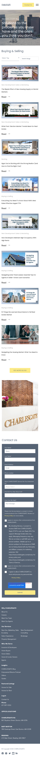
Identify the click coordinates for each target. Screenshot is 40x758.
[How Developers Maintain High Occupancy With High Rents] (20, 222)
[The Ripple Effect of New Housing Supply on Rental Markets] (20, 73)
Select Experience (7, 636)
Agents (3, 660)
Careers (4, 615)
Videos (3, 675)
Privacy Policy (9, 516)
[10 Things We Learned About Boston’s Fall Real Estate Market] (20, 296)
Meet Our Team (6, 618)
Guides (3, 678)
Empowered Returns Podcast (11, 672)
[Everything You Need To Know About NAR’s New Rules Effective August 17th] (20, 184)
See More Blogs (20, 370)
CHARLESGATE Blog (8, 669)
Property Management (8, 639)
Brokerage (24, 636)
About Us (4, 612)
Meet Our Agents (7, 621)
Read (3, 97)
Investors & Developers (9, 647)
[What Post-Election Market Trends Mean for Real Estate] (20, 110)
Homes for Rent (6, 690)
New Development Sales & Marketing (15, 85)
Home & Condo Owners (9, 657)
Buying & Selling (7, 196)
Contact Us (28, 5)
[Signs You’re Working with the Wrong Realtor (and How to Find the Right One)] (20, 147)
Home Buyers (5, 651)
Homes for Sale (6, 687)
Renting (4, 159)
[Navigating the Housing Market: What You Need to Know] (20, 334)
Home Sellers (5, 654)
